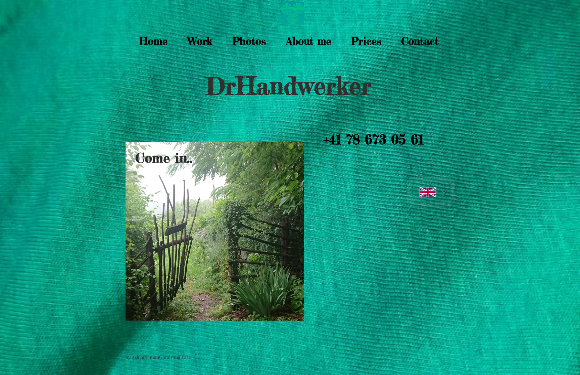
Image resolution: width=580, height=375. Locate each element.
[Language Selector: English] (431, 192)
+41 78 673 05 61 (373, 139)
